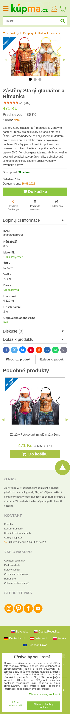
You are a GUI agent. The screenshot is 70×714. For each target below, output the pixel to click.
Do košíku (37, 191)
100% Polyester (13, 257)
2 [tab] (35, 79)
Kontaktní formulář (13, 528)
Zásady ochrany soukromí (44, 694)
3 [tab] (39, 79)
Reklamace (10, 578)
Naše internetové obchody (17, 533)
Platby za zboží (12, 565)
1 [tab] (30, 79)
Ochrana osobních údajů (16, 583)
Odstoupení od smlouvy (16, 574)
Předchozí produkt (18, 359)
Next (64, 60)
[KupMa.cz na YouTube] (38, 612)
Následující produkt (51, 359)
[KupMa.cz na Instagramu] (8, 612)
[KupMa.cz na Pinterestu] (18, 612)
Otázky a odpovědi (13, 537)
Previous (6, 60)
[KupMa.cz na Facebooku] (28, 612)
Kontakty (8, 524)
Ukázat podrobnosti (15, 704)
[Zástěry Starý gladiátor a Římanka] (35, 57)
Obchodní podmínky (14, 560)
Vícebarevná (11, 289)
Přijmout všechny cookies (43, 706)
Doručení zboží (12, 569)
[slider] (10, 102)
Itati (5, 322)
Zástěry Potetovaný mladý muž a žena (35, 434)
